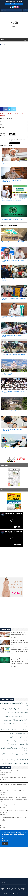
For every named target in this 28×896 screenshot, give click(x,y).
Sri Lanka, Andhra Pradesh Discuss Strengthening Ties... (13, 448)
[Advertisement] (13, 16)
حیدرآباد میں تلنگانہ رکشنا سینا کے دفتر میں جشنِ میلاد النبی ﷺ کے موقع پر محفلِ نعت (14, 709)
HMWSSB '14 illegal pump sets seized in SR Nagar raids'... (13, 355)
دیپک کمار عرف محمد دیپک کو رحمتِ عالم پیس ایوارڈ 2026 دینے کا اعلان (16, 716)
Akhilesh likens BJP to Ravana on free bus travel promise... (12, 336)
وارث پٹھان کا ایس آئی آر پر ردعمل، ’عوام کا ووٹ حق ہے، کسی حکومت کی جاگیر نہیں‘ (14, 760)
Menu (2, 39)
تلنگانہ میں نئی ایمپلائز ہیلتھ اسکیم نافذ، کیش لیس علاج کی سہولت (18, 713)
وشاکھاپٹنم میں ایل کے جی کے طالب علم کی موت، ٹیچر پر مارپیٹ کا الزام (17, 741)
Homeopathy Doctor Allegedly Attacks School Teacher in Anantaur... (12, 430)
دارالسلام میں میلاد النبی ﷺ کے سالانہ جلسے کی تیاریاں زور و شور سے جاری (16, 720)
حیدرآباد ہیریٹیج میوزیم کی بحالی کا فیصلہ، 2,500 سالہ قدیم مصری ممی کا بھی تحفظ (15, 763)
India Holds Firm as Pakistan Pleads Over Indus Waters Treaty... (12, 411)
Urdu (7, 3)
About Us (8, 888)
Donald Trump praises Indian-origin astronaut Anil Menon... (13, 279)
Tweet (13, 109)
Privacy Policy (14, 889)
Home (1, 44)
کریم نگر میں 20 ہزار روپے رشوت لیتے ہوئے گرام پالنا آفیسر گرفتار (17, 744)
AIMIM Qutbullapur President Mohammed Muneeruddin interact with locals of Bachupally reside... (12, 219)
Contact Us (21, 889)
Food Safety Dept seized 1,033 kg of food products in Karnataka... (14, 299)
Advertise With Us (15, 888)
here (23, 139)
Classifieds (20, 3)
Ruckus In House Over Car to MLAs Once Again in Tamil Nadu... (13, 392)
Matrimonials (13, 3)
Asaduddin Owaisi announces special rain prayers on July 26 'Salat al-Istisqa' (18, 634)
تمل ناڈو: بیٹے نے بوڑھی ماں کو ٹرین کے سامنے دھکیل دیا (19, 737)
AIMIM (5, 44)
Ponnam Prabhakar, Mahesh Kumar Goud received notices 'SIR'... (13, 261)
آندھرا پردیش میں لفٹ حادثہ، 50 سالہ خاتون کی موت (19, 733)
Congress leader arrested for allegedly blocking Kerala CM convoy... (14, 317)
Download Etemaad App (14, 891)
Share (5, 109)
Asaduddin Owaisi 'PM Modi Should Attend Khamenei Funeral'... (11, 181)
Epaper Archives (5, 889)
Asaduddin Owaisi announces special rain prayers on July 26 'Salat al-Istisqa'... (13, 162)
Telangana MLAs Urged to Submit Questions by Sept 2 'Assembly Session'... (14, 373)
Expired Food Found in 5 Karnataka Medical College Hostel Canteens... (13, 242)
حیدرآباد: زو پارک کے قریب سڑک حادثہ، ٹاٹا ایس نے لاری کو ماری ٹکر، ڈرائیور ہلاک (14, 730)
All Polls (23, 888)
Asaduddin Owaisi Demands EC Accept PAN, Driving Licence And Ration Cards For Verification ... (14, 199)
